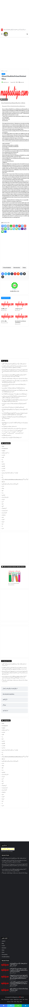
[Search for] (27, 34)
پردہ (2, 459)
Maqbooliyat (16, 999)
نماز (2, 526)
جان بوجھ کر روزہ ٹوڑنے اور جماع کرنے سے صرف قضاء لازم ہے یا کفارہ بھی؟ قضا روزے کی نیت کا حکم (14, 378)
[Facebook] (2, 273)
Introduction (17, 268)
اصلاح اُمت (3, 455)
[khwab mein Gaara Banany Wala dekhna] (21, 316)
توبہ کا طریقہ (3, 464)
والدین (3, 528)
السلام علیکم (3, 420)
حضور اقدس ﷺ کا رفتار (4, 309)
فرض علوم (3, 499)
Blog (3, 943)
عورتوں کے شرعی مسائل (5, 497)
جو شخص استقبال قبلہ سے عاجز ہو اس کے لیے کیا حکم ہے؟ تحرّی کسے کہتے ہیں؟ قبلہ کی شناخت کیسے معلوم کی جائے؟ (15, 410)
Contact (3, 946)
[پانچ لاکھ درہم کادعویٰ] (7, 316)
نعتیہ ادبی (3, 522)
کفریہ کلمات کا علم (4, 508)
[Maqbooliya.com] (6, 34)
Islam (24, 268)
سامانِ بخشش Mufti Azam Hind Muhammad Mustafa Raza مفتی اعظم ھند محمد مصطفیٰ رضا (15, 479)
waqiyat (3, 451)
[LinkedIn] (8, 273)
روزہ (2, 475)
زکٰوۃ (2, 477)
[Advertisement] (14, 14)
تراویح (3, 462)
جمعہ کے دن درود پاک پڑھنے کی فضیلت (6, 435)
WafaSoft (22, 997)
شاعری (3, 486)
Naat (23, 999)
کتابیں (3, 506)
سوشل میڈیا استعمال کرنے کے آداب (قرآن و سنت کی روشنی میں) (10, 484)
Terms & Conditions (5, 957)
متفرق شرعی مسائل (4, 513)
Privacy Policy (4, 954)
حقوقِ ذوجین (3, 466)
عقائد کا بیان (3, 495)
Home (3, 71)
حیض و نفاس (3, 468)
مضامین (3, 517)
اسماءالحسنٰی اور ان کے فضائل (5, 453)
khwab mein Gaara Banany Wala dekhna (20, 321)
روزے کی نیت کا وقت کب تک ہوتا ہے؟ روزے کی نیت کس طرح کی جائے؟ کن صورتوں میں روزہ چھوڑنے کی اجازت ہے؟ (14, 385)
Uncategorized (5, 448)
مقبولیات (3, 519)
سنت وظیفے (3, 482)
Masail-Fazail (6, 999)
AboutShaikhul (7, 268)
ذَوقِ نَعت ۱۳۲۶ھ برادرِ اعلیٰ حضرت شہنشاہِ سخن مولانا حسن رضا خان (10, 473)
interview (9, 1001)
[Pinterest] (15, 273)
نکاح (2, 524)
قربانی (2, 504)
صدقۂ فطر (3, 488)
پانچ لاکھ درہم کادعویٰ (3, 321)
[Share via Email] (24, 273)
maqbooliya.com (6, 82)
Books (26, 999)
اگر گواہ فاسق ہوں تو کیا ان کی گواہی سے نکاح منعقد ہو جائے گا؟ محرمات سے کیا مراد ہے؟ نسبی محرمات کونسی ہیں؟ (14, 404)
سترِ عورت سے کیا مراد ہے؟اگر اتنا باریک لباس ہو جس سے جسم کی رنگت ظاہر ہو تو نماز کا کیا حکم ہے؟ (14, 429)
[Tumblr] (12, 273)
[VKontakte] (21, 273)
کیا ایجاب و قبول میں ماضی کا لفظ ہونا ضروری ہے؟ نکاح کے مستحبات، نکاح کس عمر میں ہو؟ (13, 407)
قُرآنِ (2, 502)
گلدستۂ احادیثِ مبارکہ (4, 511)
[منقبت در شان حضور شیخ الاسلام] (21, 304)
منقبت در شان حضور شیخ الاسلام (18, 309)
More (12, 1001)
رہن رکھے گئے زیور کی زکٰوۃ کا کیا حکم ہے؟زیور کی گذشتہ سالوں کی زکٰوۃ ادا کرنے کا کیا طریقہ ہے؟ (13, 388)
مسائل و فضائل (4, 515)
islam (6, 71)
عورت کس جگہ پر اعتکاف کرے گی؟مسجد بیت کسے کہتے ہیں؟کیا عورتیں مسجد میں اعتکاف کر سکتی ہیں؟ (14, 364)
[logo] (7, 850)
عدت (2, 493)
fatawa (20, 999)
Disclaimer (4, 948)
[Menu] (1, 34)
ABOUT (3, 941)
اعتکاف (3, 457)
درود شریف (3, 471)
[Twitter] (5, 273)
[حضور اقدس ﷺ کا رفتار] (7, 304)
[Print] (2, 276)
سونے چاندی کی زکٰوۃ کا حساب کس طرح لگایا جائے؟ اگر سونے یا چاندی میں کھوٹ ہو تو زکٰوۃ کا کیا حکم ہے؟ (14, 394)
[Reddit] (18, 273)
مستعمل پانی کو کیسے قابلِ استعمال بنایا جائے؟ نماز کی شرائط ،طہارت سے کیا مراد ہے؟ (12, 431)
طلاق (2, 491)
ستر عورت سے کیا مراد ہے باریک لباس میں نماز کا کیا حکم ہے (9, 426)
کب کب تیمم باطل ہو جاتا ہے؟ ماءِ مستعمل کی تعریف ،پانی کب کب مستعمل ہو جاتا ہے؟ (12, 433)
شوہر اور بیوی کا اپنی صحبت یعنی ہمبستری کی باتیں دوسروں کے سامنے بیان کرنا (11, 437)
